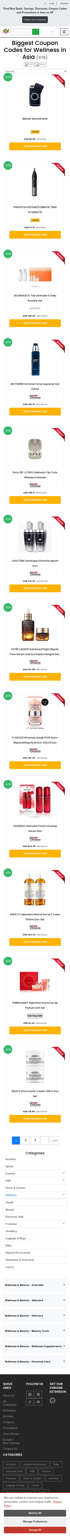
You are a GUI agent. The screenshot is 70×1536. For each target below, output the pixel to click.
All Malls (8, 1416)
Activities (10, 1159)
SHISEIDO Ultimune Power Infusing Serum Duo (35, 828)
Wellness (11, 1195)
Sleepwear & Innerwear (19, 1259)
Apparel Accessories (17, 1252)
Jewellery (11, 1231)
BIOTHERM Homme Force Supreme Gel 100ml (35, 386)
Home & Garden (15, 1187)
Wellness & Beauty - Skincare (24, 1300)
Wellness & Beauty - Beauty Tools (27, 1331)
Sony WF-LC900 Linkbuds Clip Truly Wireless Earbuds (35, 475)
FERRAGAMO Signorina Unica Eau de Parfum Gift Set (35, 1005)
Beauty (10, 1209)
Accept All (35, 1529)
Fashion (10, 1173)
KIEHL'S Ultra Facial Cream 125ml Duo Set (35, 1093)
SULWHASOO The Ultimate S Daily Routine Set (35, 298)
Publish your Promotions (35, 20)
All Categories (10, 1403)
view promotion (35, 146)
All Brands (9, 1410)
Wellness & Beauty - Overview (24, 1285)
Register (64, 3)
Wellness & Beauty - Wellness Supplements (33, 1346)
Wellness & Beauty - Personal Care (27, 1361)
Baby (8, 1245)
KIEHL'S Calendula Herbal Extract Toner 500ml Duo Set (35, 917)
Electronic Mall (14, 1216)
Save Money (11, 1433)
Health (10, 1202)
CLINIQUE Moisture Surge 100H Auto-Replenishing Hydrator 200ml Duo (35, 740)
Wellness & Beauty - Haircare (24, 1315)
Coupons (8, 1422)
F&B (8, 1180)
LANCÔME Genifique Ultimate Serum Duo (35, 563)
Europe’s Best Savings (11, 1441)
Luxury (9, 1266)
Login (51, 3)
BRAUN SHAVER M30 (35, 119)
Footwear (11, 1223)
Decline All (35, 1513)
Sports (9, 1166)
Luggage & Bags (15, 1238)
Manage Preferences (35, 1521)
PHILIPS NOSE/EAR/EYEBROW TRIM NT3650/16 (35, 209)
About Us (9, 1395)
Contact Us (10, 1448)
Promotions (10, 1428)
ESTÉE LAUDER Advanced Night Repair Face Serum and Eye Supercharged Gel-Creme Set (35, 652)
